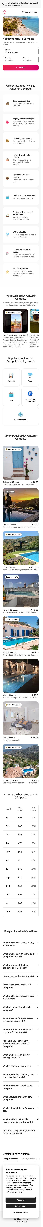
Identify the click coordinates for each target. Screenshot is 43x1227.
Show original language (13, 5)
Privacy (17, 1221)
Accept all (20, 1200)
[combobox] (21, 52)
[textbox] (12, 60)
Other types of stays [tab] (29, 1159)
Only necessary (20, 1206)
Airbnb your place (29, 12)
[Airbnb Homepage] (4, 12)
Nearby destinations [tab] (10, 1159)
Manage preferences (20, 1212)
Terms (24, 1221)
